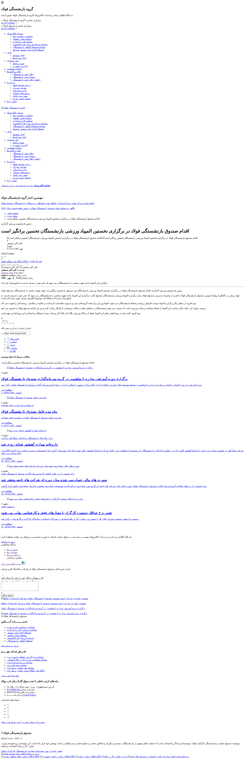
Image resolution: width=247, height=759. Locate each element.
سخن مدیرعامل (20, 96)
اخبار (9, 52)
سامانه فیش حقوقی (22, 39)
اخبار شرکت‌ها (19, 58)
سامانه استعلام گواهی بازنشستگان (29, 47)
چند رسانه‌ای (13, 61)
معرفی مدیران (19, 88)
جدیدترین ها (12, 549)
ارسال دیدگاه (7, 595)
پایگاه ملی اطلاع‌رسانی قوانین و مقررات (26, 670)
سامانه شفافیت (14, 69)
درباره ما (11, 82)
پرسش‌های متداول (21, 93)
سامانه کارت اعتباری (22, 42)
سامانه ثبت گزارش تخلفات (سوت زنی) (25, 657)
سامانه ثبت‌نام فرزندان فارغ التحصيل (30, 44)
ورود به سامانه (8, 542)
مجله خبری (12, 216)
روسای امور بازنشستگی (24, 77)
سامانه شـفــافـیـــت (17, 665)
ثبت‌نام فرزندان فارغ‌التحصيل (20, 638)
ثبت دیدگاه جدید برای (11, 564)
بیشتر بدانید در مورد (31, 751)
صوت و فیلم (18, 63)
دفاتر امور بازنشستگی (23, 74)
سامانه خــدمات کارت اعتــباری (22, 630)
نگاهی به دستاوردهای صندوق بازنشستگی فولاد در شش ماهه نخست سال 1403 (38, 208)
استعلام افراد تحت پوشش (19, 632)
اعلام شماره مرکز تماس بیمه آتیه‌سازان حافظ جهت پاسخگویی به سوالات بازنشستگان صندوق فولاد (47, 203)
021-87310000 (13, 689)
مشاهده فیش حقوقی (17, 635)
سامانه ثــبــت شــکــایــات (19, 662)
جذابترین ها (12, 552)
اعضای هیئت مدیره (22, 99)
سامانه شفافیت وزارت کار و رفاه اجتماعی (27, 660)
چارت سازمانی (20, 90)
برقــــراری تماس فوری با (23, 722)
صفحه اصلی (12, 213)
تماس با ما (12, 101)
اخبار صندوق (18, 55)
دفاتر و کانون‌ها (14, 71)
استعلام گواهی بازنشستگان (19, 641)
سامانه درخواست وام (23, 36)
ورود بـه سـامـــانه (10, 646)
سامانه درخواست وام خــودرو (21, 627)
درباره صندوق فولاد (22, 85)
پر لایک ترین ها (13, 555)
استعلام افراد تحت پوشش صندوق (28, 50)
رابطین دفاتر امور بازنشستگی (27, 80)
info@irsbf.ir (30, 695)
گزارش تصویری (20, 66)
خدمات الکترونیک (15, 33)
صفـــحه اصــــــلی (10, 675)
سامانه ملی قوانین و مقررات (20, 668)
